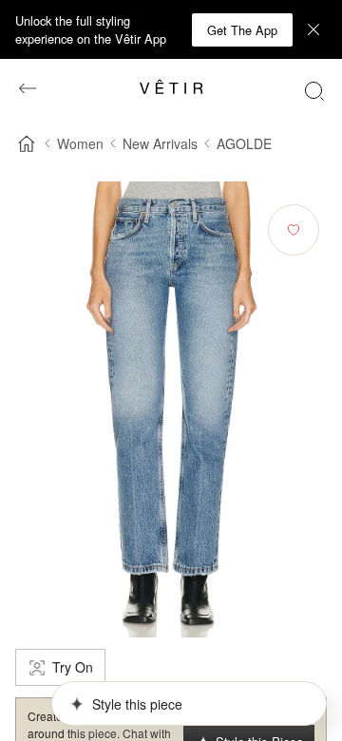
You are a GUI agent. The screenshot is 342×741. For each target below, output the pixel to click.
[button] (242, 30)
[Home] (26, 143)
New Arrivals (160, 143)
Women (80, 143)
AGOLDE (244, 143)
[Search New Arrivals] (314, 90)
